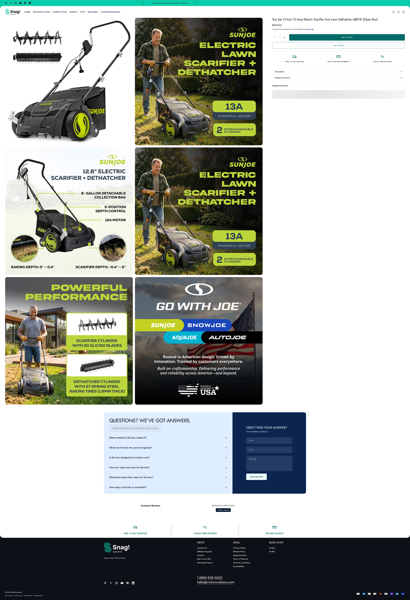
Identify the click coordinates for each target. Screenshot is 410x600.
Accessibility (238, 566)
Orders (272, 548)
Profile (272, 551)
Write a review (223, 510)
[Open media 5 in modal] (69, 341)
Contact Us (202, 548)
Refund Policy (239, 551)
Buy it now (338, 45)
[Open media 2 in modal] (199, 81)
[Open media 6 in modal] (199, 341)
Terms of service (28, 595)
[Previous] (143, 3)
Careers (200, 555)
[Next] (196, 3)
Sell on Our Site (204, 559)
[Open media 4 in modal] (199, 211)
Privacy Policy (239, 548)
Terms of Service (240, 559)
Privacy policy (18, 595)
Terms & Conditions (241, 563)
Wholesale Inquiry (205, 563)
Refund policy (9, 595)
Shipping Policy (240, 555)
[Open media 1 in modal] (69, 81)
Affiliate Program (204, 551)
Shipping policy (38, 595)
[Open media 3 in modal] (69, 211)
